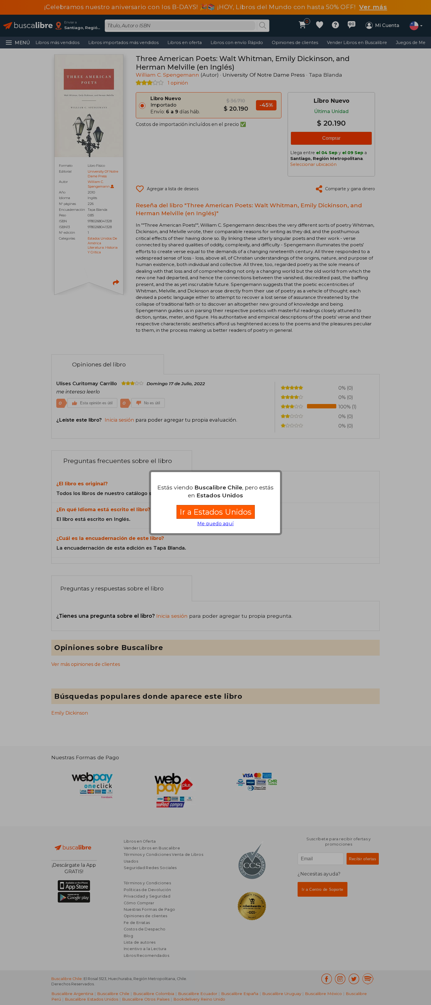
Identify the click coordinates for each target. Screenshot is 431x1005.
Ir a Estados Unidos (216, 511)
